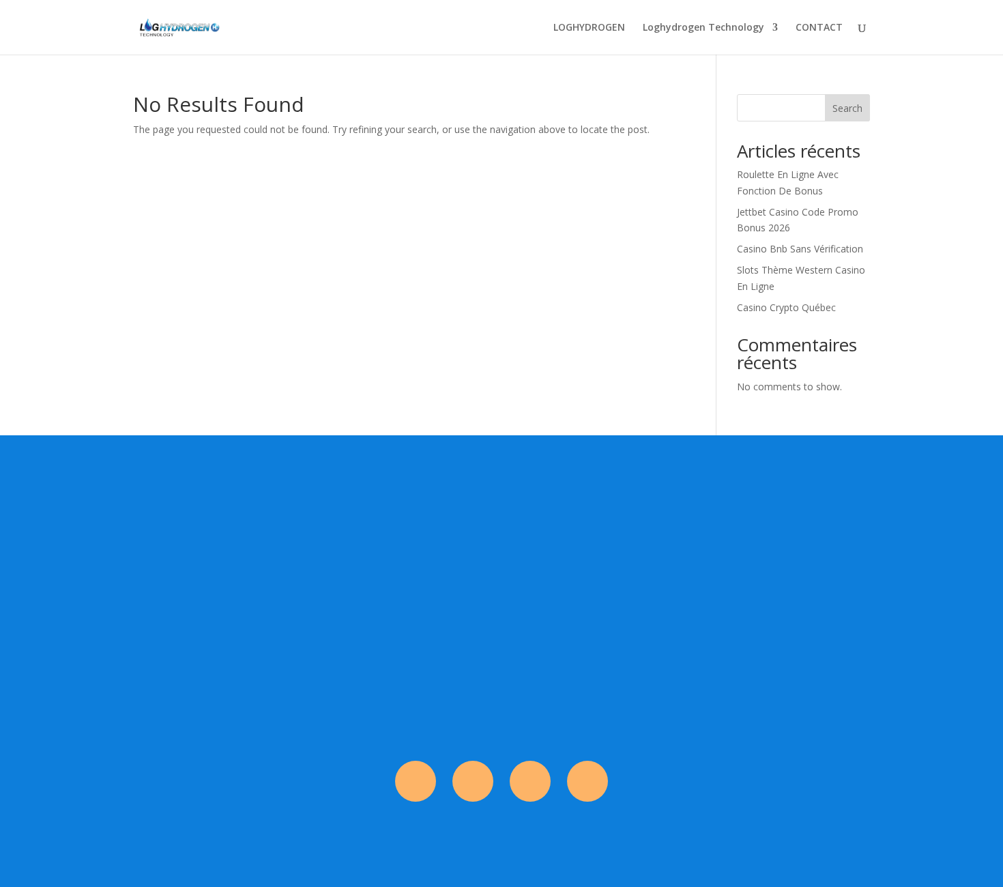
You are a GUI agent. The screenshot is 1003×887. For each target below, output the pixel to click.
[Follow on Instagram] (472, 781)
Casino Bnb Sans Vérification (800, 248)
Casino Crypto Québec (786, 307)
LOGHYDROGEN (589, 28)
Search (847, 108)
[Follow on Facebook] (415, 781)
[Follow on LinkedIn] (587, 781)
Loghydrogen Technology (703, 28)
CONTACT (819, 28)
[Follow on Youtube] (530, 781)
